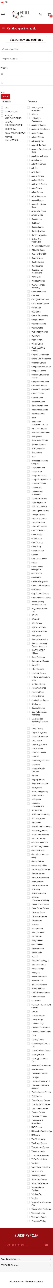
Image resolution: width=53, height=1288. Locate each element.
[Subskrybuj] (46, 1245)
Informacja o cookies (16, 1281)
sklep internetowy (30, 1281)
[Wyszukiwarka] (39, 14)
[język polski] (2, 2)
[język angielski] (6, 2)
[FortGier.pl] (21, 14)
